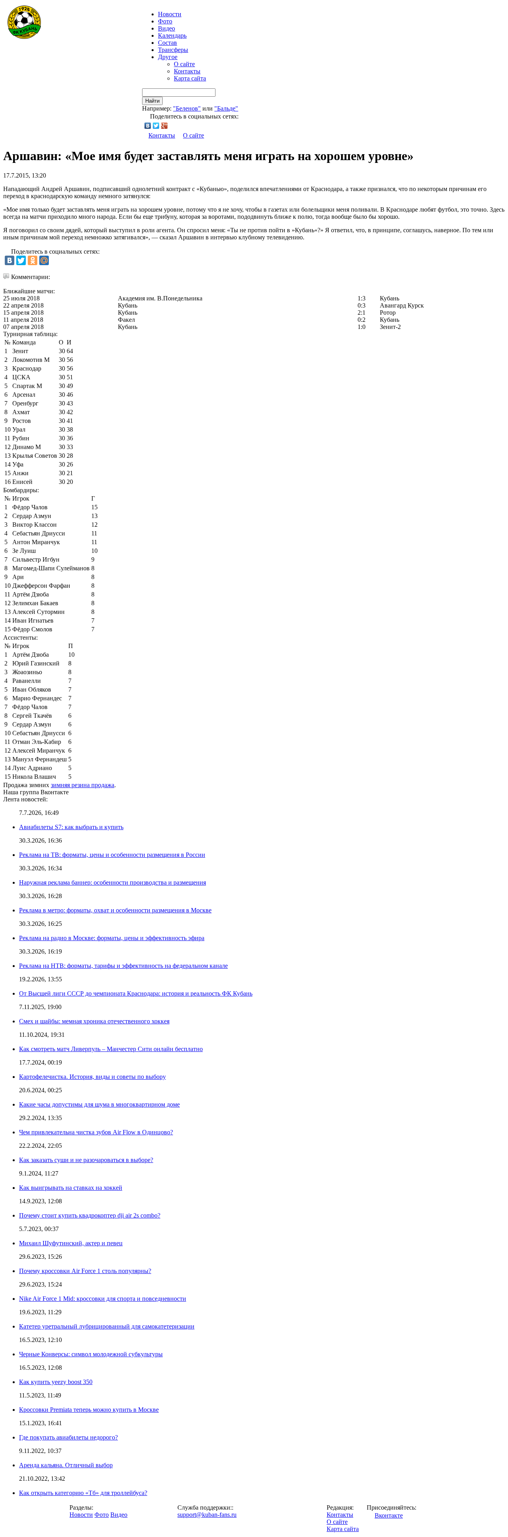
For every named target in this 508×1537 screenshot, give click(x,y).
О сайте (184, 64)
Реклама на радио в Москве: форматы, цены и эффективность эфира (111, 938)
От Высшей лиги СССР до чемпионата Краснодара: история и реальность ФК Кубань (135, 993)
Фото (165, 21)
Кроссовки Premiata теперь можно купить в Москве (89, 1409)
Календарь (172, 35)
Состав (167, 42)
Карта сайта (190, 78)
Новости (81, 1514)
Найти (152, 101)
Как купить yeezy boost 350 (55, 1381)
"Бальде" (226, 108)
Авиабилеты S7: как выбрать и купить (71, 827)
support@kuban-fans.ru (207, 1514)
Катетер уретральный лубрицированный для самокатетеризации (106, 1326)
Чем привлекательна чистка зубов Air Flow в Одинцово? (96, 1132)
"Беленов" (187, 108)
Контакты (187, 71)
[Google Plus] (164, 125)
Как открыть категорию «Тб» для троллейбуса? (83, 1492)
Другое (167, 57)
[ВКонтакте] (148, 125)
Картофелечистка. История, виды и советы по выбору (92, 1076)
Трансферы (173, 49)
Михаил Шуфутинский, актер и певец (71, 1243)
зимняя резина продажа (82, 785)
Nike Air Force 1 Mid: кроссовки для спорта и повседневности (102, 1298)
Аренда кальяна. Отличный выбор (66, 1465)
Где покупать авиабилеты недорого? (68, 1437)
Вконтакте (389, 1515)
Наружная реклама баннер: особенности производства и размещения (112, 882)
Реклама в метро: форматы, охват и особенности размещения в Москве (115, 910)
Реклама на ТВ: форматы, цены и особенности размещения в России (112, 854)
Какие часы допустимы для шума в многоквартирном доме (99, 1104)
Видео (166, 28)
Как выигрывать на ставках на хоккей (70, 1187)
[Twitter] (156, 125)
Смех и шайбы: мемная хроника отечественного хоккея (94, 1021)
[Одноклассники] (32, 260)
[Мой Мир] (44, 260)
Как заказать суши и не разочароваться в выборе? (86, 1160)
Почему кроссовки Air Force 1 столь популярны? (85, 1270)
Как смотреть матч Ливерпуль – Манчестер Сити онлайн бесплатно (111, 1049)
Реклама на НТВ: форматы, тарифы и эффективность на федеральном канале (123, 965)
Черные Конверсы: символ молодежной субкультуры (91, 1354)
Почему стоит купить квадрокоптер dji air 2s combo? (89, 1215)
